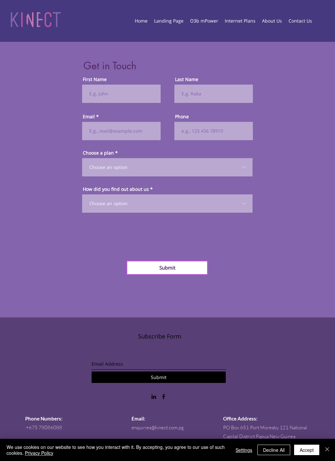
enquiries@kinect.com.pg (158, 427)
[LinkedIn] (153, 396)
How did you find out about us (116, 189)
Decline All (274, 450)
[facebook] (163, 396)
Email (89, 116)
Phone (182, 116)
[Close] (327, 450)
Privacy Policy (39, 453)
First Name (95, 79)
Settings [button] (244, 450)
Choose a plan (98, 153)
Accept (307, 450)
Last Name (186, 79)
